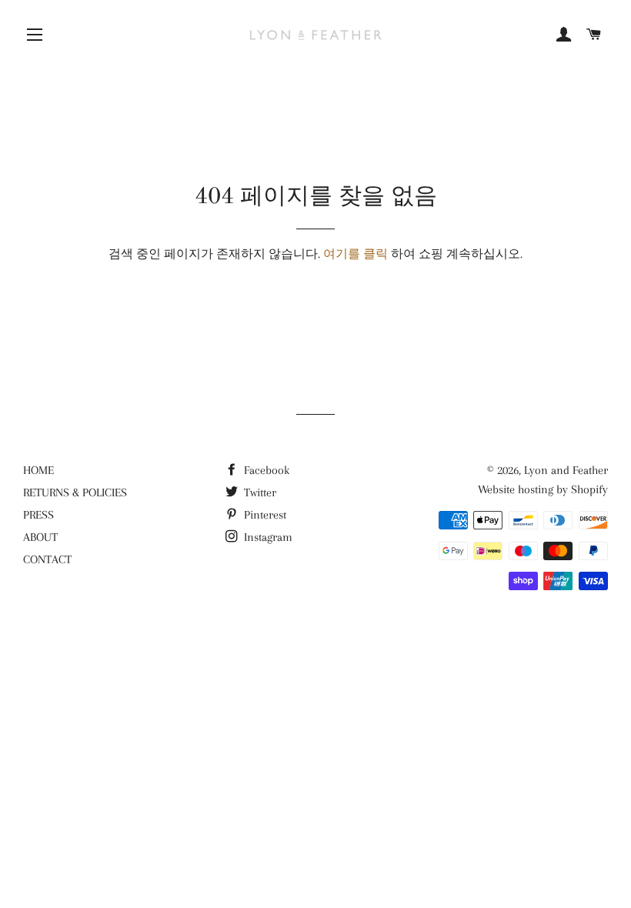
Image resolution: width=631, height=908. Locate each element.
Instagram (266, 537)
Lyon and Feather (566, 470)
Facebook (265, 470)
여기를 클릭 (355, 254)
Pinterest (263, 515)
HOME (38, 470)
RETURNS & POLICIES (75, 492)
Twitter (258, 492)
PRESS (38, 515)
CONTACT (47, 559)
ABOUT (40, 537)
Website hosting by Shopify (543, 489)
